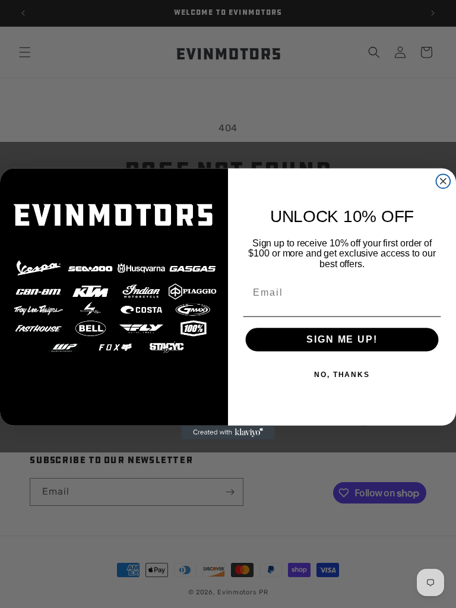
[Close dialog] (443, 181)
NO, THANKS (342, 375)
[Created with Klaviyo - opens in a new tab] (228, 433)
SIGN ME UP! (341, 340)
